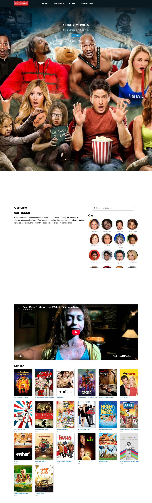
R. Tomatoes (25, 213)
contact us (87, 3)
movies (45, 3)
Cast (91, 215)
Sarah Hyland (94, 262)
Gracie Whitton (107, 231)
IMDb (16, 213)
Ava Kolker (95, 231)
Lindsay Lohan (133, 262)
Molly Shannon (95, 245)
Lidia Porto (107, 245)
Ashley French (133, 231)
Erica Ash (132, 245)
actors (72, 3)
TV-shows (59, 3)
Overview (20, 207)
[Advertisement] (76, 187)
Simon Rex (120, 231)
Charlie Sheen (107, 262)
